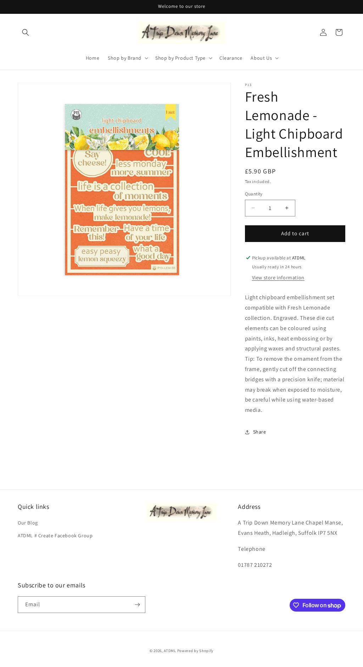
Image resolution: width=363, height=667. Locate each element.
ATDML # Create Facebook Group (55, 535)
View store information (278, 277)
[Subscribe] (137, 604)
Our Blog (28, 523)
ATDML (170, 650)
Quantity (254, 194)
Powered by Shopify (195, 650)
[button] (25, 32)
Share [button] (259, 432)
